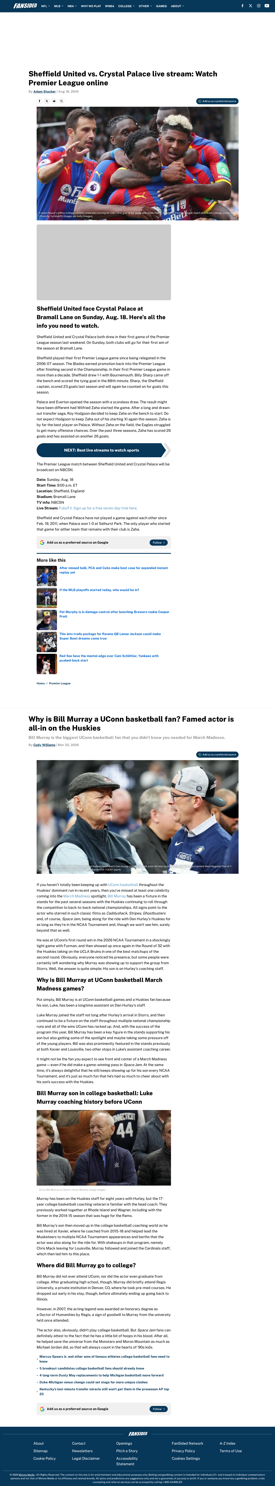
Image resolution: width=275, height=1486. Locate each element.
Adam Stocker (44, 91)
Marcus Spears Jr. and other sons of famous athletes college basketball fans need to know (104, 1359)
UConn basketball (123, 885)
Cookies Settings (186, 1458)
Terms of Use (231, 1451)
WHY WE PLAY (91, 6)
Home (41, 683)
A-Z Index (228, 1443)
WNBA (109, 6)
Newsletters (82, 1451)
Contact (78, 1443)
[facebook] (242, 5)
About (38, 1443)
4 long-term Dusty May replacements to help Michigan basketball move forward (101, 1375)
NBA (71, 6)
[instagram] (258, 5)
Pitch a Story (127, 1451)
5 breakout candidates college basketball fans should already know (91, 1368)
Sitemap (40, 1451)
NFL (44, 6)
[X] (250, 5)
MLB (57, 6)
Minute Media (27, 1474)
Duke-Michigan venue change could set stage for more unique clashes (93, 1382)
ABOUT (176, 6)
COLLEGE (125, 6)
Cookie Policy (44, 1458)
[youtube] (267, 5)
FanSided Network (187, 1443)
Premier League (60, 683)
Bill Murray (117, 896)
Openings (124, 1443)
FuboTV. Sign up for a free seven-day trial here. (98, 508)
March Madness (76, 896)
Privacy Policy (183, 1451)
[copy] (61, 101)
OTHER (144, 6)
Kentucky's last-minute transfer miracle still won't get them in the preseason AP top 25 (104, 1391)
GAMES (161, 6)
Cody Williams (44, 745)
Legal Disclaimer (86, 1458)
